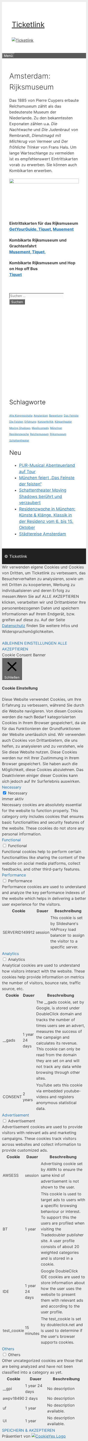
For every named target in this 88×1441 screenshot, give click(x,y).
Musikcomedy (40, 428)
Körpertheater (63, 421)
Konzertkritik (46, 421)
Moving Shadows (20, 428)
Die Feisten (16, 421)
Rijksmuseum (58, 434)
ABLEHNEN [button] (12, 643)
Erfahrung (30, 421)
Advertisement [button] (15, 1115)
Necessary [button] (11, 787)
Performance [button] (14, 875)
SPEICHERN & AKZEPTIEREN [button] (28, 1430)
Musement (63, 229)
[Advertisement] (44, 349)
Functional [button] (11, 839)
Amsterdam (41, 415)
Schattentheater (19, 440)
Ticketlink (28, 24)
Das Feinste (71, 415)
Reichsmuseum (39, 434)
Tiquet (44, 229)
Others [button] (8, 1348)
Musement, (20, 251)
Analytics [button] (10, 953)
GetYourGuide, (23, 229)
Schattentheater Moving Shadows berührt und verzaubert (42, 496)
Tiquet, (39, 251)
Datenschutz (13, 625)
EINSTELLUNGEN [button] (40, 643)
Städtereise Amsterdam (42, 533)
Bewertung (56, 415)
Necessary (17, 793)
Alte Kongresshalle (21, 415)
